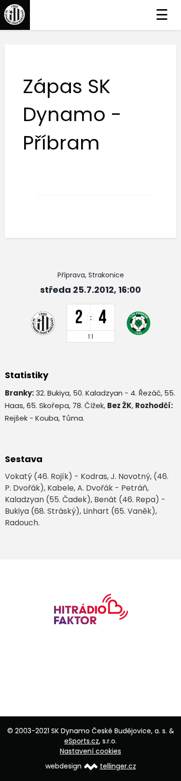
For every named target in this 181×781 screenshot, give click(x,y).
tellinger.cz (118, 766)
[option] (90, 612)
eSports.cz (81, 741)
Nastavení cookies (90, 751)
